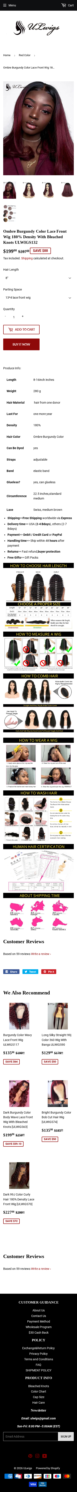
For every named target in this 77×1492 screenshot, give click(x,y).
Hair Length (11, 269)
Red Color (24, 55)
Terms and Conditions (38, 1359)
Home (6, 55)
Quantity (9, 309)
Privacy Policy (38, 1353)
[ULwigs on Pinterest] (30, 1456)
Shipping (27, 258)
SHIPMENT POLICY (38, 1370)
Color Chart (38, 1391)
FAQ (38, 1364)
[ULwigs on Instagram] (37, 1456)
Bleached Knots (38, 1386)
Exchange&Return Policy (38, 1348)
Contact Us (38, 1316)
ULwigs (27, 1468)
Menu (12, 5)
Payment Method (38, 1321)
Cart (70, 5)
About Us (39, 1310)
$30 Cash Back (39, 1332)
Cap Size (38, 1397)
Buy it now (21, 344)
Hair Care (38, 1402)
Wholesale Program (39, 1327)
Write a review (40, 954)
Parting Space (12, 289)
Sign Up (66, 1436)
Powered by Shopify (48, 1468)
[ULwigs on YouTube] (44, 1456)
